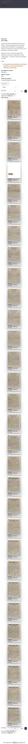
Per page (3, 94)
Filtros (4, 87)
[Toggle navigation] (4, 5)
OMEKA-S (15, 742)
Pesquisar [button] (4, 83)
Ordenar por (4, 95)
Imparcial (10, 116)
